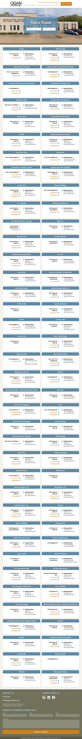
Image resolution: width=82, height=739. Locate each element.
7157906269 (15, 547)
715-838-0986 (14, 412)
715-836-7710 (14, 663)
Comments (5, 719)
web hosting (46, 737)
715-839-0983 (53, 160)
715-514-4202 (14, 478)
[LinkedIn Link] (48, 698)
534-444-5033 (53, 514)
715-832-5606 (53, 281)
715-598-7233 (53, 496)
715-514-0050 (53, 379)
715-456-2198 (14, 461)
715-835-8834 (14, 175)
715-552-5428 (14, 143)
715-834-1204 (14, 212)
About (57, 5)
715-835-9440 (53, 193)
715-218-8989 (14, 496)
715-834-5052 (14, 245)
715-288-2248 (53, 681)
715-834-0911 (14, 58)
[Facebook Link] (53, 698)
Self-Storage (50, 5)
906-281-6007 (53, 212)
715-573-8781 (53, 313)
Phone (57, 713)
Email (30, 713)
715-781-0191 (14, 514)
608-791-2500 (14, 263)
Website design (39, 737)
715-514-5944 (53, 577)
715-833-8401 (14, 297)
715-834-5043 (14, 628)
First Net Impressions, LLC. (55, 737)
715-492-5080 (53, 125)
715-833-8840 (53, 91)
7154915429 (54, 297)
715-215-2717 (53, 143)
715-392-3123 (14, 381)
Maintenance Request (44, 2)
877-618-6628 (53, 74)
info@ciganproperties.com (11, 700)
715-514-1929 (53, 646)
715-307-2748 (14, 595)
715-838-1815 (53, 363)
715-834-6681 (53, 176)
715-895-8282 (53, 594)
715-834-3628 (14, 327)
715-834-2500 (6, 696)
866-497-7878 (14, 91)
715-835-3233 (14, 444)
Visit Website (53, 60)
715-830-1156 (53, 58)
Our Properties (40, 5)
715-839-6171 (14, 160)
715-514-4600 (53, 461)
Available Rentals (30, 5)
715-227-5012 (53, 412)
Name (4, 713)
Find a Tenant (66, 4)
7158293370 (15, 76)
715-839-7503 (53, 612)
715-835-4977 (14, 577)
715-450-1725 (53, 109)
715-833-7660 (53, 345)
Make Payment (55, 2)
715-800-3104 (14, 194)
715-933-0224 (53, 445)
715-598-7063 (14, 107)
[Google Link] (43, 698)
